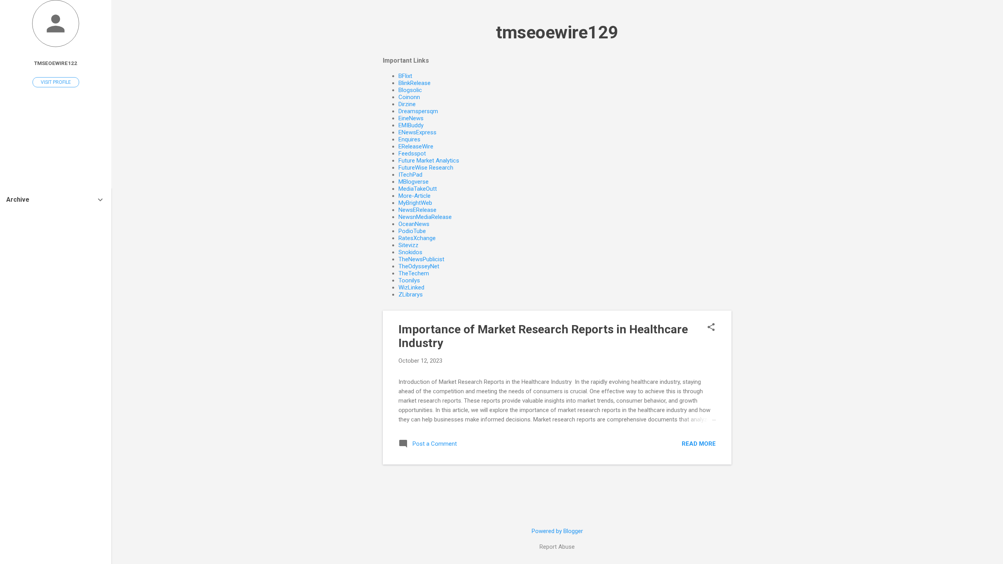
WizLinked (411, 287)
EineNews (411, 118)
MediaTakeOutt (417, 188)
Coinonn (409, 97)
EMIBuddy (411, 125)
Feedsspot (412, 153)
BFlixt (405, 76)
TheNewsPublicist (421, 259)
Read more (699, 443)
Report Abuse (557, 546)
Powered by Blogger (557, 531)
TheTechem (413, 273)
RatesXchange (417, 238)
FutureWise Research (425, 167)
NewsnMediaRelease (425, 217)
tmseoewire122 (55, 63)
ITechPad (410, 174)
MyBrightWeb (415, 202)
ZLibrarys (410, 294)
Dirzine (407, 104)
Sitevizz (408, 245)
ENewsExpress (417, 132)
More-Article (414, 195)
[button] (711, 327)
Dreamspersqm (418, 111)
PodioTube (412, 231)
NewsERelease (417, 209)
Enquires (409, 139)
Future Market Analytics (428, 160)
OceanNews (413, 224)
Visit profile (56, 82)
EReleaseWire (415, 146)
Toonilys (409, 280)
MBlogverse (413, 181)
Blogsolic (410, 90)
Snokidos (410, 252)
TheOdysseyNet (418, 266)
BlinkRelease (414, 83)
